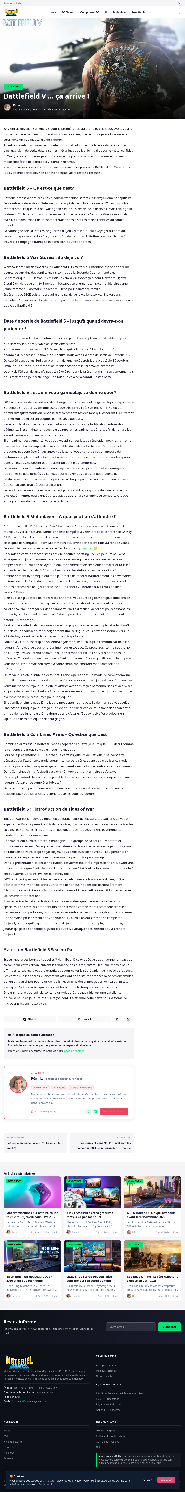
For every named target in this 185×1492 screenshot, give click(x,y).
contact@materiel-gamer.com (31, 1401)
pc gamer (86, 548)
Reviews (8, 1458)
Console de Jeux (115, 12)
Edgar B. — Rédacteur (108, 1404)
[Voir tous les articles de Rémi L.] (18, 1084)
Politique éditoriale (106, 1370)
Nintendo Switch (13, 1441)
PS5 (6, 1436)
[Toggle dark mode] (179, 3)
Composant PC (89, 12)
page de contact (74, 1051)
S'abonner (169, 1326)
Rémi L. (37, 1078)
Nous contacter (104, 1376)
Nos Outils (138, 12)
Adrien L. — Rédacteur (108, 1409)
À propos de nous (106, 1365)
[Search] (178, 12)
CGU (99, 1447)
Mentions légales (105, 1430)
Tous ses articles (112, 1111)
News (52, 12)
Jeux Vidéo (13, 86)
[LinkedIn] (95, 1111)
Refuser (147, 1480)
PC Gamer (68, 12)
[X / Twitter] (88, 1111)
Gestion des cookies (107, 1441)
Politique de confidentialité (111, 1436)
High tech (9, 1452)
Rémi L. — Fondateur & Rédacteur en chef (119, 1393)
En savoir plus (46, 1484)
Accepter (166, 1480)
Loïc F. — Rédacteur (107, 1398)
